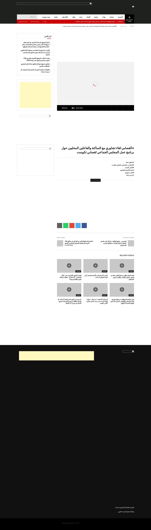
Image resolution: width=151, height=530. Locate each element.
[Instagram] (54, 22)
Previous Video (128, 238)
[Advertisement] (95, 47)
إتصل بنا (44, 21)
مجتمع (96, 17)
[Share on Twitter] (78, 225)
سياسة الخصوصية (23, 21)
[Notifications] (50, 22)
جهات (103, 17)
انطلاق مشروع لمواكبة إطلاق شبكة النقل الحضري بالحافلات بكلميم (35, 65)
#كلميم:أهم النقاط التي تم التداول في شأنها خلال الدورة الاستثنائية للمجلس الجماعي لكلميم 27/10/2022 (79, 243)
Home (132, 26)
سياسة (112, 17)
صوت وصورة (46, 17)
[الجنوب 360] (129, 7)
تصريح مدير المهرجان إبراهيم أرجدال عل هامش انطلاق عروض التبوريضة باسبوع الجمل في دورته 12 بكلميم (69, 301)
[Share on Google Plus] (71, 225)
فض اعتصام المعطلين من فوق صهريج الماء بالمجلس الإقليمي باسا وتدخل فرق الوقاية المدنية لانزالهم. (122, 301)
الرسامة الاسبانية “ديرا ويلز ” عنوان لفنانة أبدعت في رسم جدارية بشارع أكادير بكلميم (97, 301)
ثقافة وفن (65, 17)
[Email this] (59, 225)
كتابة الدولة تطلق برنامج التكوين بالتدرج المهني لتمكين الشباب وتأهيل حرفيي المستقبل (122, 277)
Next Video (61, 238)
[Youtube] (58, 22)
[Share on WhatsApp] (65, 225)
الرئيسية (120, 17)
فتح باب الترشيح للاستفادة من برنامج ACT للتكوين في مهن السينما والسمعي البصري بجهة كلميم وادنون (35, 52)
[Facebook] (62, 22)
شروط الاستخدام (35, 21)
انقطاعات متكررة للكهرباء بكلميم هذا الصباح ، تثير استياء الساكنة (35, 71)
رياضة (56, 17)
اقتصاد (88, 17)
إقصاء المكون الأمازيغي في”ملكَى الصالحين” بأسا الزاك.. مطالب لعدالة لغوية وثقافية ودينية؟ (70, 277)
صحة (80, 17)
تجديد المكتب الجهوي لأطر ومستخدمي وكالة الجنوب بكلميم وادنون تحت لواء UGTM (37, 59)
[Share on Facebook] (84, 225)
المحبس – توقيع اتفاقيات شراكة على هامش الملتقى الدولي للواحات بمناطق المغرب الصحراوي (113, 243)
